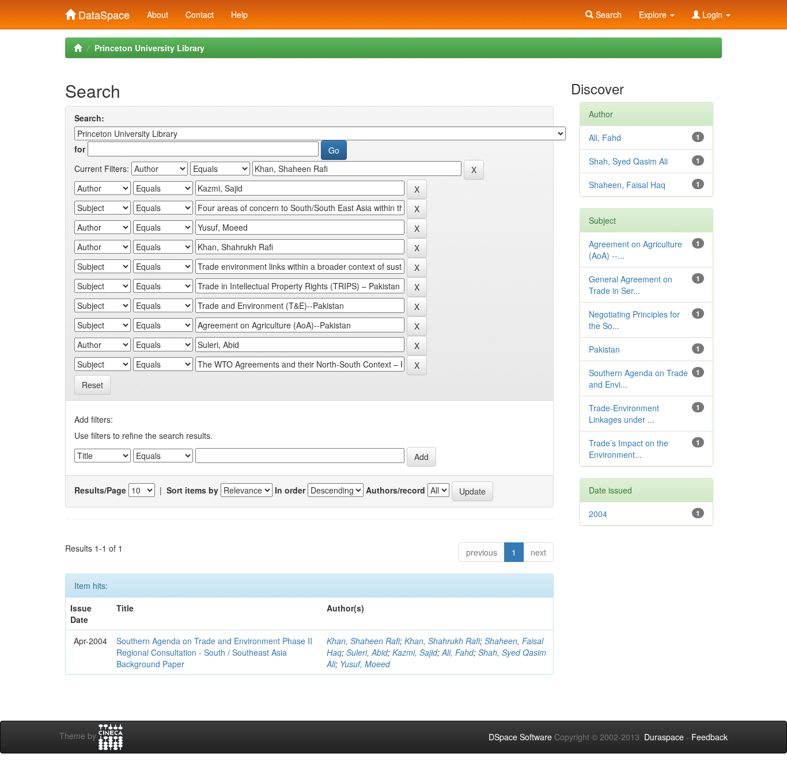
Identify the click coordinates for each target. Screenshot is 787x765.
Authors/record (395, 490)
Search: (89, 118)
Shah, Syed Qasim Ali (628, 161)
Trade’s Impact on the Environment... (628, 448)
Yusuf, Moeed (365, 664)
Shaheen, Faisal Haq (627, 184)
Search (607, 14)
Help (239, 14)
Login (712, 14)
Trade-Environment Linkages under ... (624, 413)
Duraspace (664, 737)
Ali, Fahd (458, 652)
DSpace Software (520, 737)
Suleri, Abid (367, 652)
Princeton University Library (149, 47)
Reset (92, 385)
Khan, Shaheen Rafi (363, 641)
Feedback (709, 737)
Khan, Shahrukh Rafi (442, 641)
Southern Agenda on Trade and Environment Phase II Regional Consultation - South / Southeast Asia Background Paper (214, 652)
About (157, 14)
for (79, 149)
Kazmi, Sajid (414, 652)
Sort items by (192, 490)
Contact (200, 14)
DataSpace (102, 12)
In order (290, 490)
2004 (598, 513)
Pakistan (604, 349)
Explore (654, 14)
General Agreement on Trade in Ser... (630, 284)
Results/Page (100, 490)
